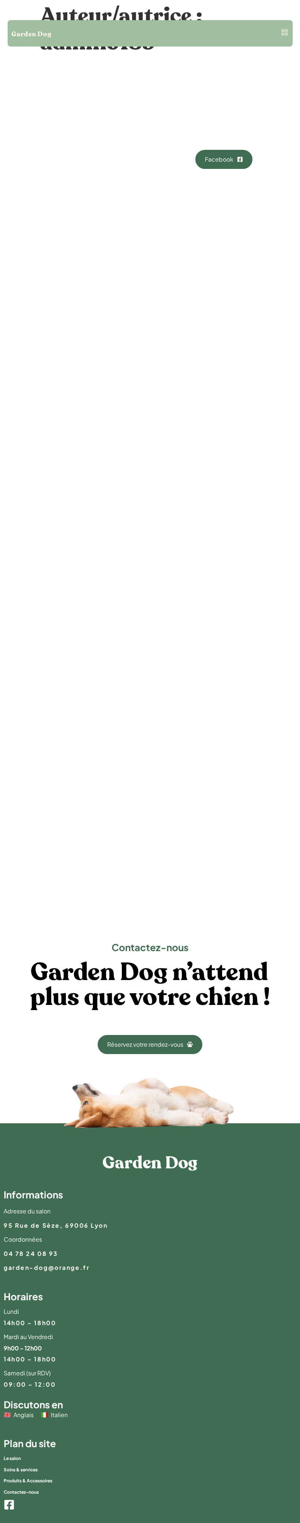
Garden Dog (31, 34)
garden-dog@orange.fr (47, 1267)
